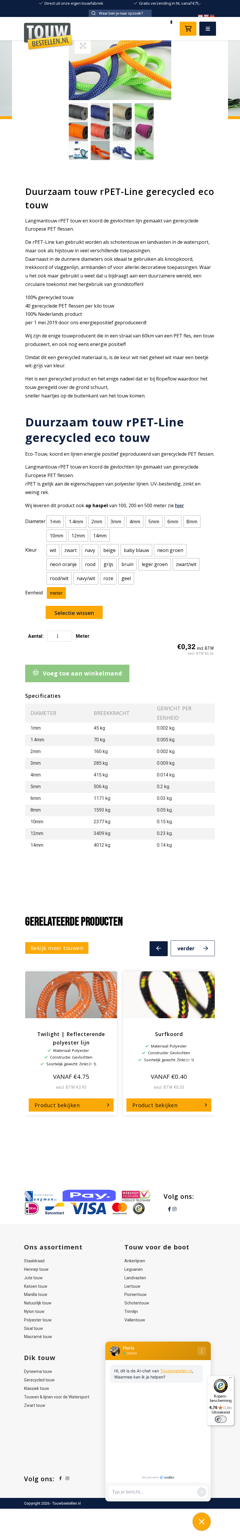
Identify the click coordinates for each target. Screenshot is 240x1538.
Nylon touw (34, 1311)
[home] (48, 37)
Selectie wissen (74, 612)
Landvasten (135, 1277)
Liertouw (132, 1286)
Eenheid (34, 592)
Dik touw (40, 1357)
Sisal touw (33, 1328)
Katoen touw (35, 1286)
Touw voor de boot (156, 1246)
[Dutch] (200, 16)
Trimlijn (131, 1311)
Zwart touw (34, 1405)
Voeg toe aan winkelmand (82, 673)
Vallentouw (134, 1319)
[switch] (221, 1419)
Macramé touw (38, 1336)
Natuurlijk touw (38, 1303)
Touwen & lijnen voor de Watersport (56, 1396)
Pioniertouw (135, 1294)
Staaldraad (34, 1260)
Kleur (31, 550)
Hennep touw (36, 1269)
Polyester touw (38, 1319)
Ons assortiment (53, 1246)
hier (179, 505)
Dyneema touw (38, 1371)
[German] (212, 16)
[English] (206, 16)
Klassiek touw (36, 1388)
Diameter (35, 521)
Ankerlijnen (134, 1260)
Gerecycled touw (39, 1380)
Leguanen (133, 1269)
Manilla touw (35, 1294)
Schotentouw (136, 1303)
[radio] (55, 521)
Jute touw (33, 1277)
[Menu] (230, 1379)
